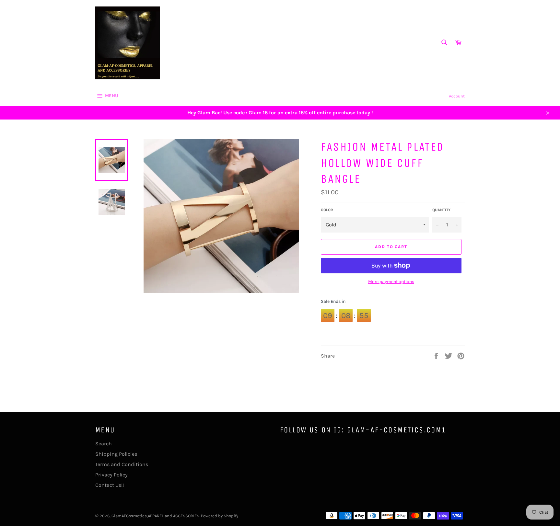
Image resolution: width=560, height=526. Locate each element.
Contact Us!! (109, 485)
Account (457, 96)
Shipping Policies (116, 454)
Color (327, 210)
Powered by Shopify (219, 515)
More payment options (391, 281)
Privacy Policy (111, 475)
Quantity (441, 210)
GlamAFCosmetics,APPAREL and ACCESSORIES (155, 515)
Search (103, 443)
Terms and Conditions (121, 464)
